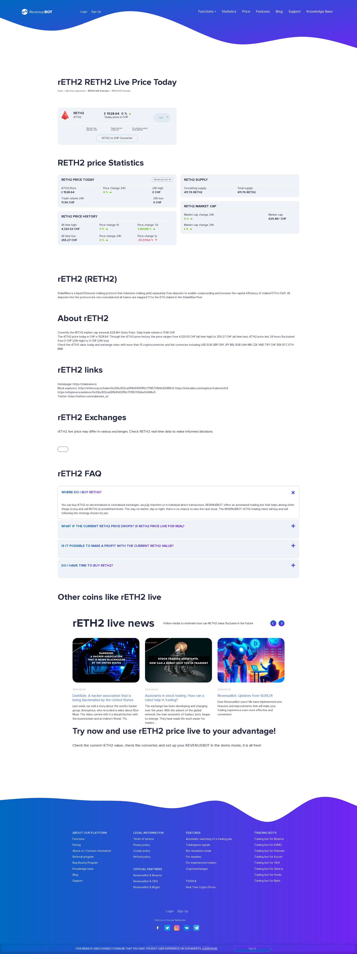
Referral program (83, 856)
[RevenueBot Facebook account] (158, 928)
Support (295, 11)
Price (246, 11)
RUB (238, 344)
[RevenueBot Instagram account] (177, 928)
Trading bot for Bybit (267, 880)
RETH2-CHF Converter (121, 91)
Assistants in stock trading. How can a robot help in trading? (174, 698)
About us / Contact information (92, 850)
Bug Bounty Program (85, 862)
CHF (273, 344)
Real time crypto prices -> (76, 91)
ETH (291, 344)
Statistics (229, 11)
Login (84, 11)
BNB (60, 349)
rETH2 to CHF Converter (117, 138)
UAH (244, 344)
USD (203, 344)
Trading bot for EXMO (268, 845)
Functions (79, 839)
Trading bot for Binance (269, 839)
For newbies (193, 856)
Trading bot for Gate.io (268, 868)
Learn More (209, 948)
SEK (279, 344)
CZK (255, 344)
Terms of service (143, 839)
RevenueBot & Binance (147, 875)
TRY (267, 344)
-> (99, 91)
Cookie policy (141, 850)
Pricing (77, 845)
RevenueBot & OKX (145, 881)
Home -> (61, 91)
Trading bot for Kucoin (268, 856)
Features (263, 11)
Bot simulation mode (198, 850)
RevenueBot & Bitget (146, 887)
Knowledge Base (320, 11)
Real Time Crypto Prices (201, 887)
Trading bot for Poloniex (269, 850)
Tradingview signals (198, 845)
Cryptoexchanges (197, 868)
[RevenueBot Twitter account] (167, 928)
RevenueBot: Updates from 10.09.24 (245, 696)
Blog (279, 11)
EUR (209, 344)
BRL (232, 344)
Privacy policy (141, 845)
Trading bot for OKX (267, 862)
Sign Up (96, 11)
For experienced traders (201, 862)
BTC (285, 344)
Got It (252, 948)
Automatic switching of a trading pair (209, 839)
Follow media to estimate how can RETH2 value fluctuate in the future (208, 623)
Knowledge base (83, 868)
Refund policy (141, 856)
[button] (273, 623)
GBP (215, 344)
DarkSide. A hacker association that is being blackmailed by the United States (103, 698)
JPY (227, 344)
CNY (221, 344)
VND (261, 344)
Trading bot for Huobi (267, 874)
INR (250, 344)
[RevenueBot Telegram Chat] (196, 928)
